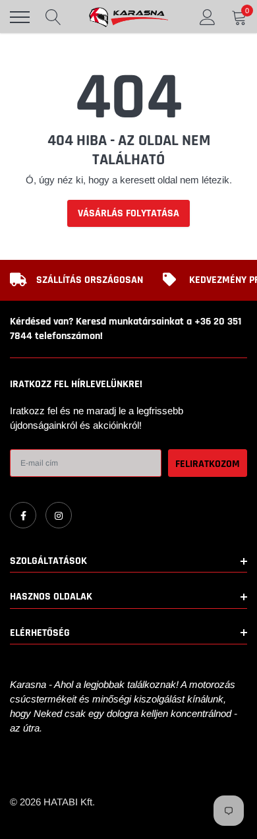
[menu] (20, 17)
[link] (23, 515)
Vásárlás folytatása (128, 213)
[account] (207, 16)
